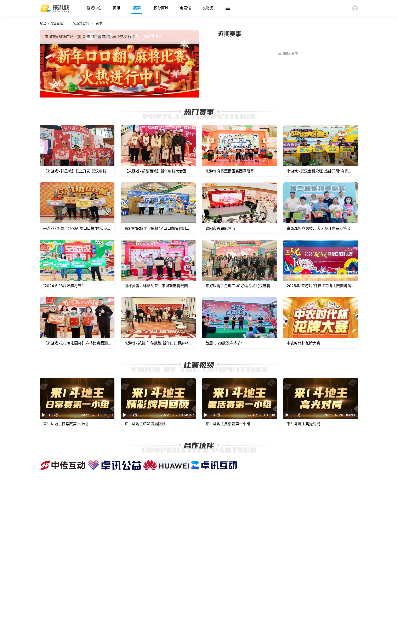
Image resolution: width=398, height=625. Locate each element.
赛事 (137, 8)
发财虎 (207, 8)
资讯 (116, 8)
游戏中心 (94, 8)
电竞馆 (185, 8)
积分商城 (161, 8)
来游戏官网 (81, 23)
